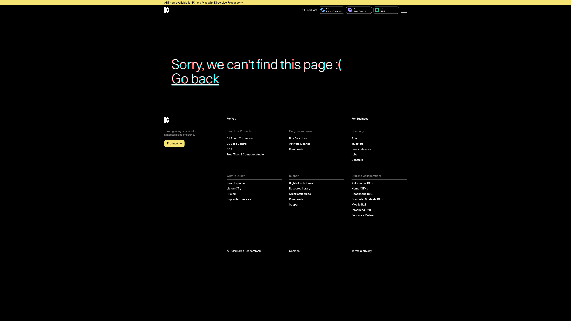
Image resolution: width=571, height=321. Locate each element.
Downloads (296, 149)
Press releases (361, 149)
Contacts (357, 160)
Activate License (299, 143)
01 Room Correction (240, 138)
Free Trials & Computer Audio (245, 154)
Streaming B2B (361, 210)
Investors (358, 143)
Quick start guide (300, 194)
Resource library (299, 188)
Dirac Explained (236, 183)
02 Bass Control (237, 143)
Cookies (294, 251)
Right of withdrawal (301, 183)
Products (173, 143)
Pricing (231, 194)
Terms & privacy (362, 251)
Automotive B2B (362, 183)
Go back (195, 78)
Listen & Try (234, 188)
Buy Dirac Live (298, 138)
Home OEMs (360, 188)
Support (294, 204)
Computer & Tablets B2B (367, 199)
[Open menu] (404, 10)
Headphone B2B (362, 194)
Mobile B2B (359, 204)
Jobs (354, 154)
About (355, 138)
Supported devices (239, 199)
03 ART (231, 149)
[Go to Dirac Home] (166, 10)
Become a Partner (363, 215)
